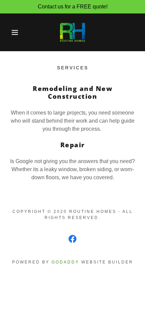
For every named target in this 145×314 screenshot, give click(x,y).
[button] (11, 32)
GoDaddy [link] (65, 262)
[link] (72, 32)
